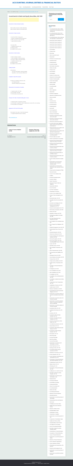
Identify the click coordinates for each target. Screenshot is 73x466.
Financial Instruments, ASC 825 (55, 232)
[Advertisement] (24, 20)
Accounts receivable (53, 64)
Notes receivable (53, 97)
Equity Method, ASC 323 (54, 325)
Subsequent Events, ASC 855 (55, 255)
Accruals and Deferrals (54, 380)
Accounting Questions (27, 6)
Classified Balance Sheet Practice (56, 422)
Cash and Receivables (54, 341)
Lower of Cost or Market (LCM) (15, 130)
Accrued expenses (53, 104)
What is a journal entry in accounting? (56, 138)
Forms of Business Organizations (56, 441)
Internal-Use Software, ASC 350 (56, 234)
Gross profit (52, 108)
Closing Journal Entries (54, 384)
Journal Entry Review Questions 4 (56, 42)
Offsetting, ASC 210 (53, 365)
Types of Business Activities (55, 443)
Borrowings (52, 53)
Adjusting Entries (53, 378)
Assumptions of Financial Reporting (56, 433)
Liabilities (51, 175)
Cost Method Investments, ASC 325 (56, 323)
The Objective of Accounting (55, 424)
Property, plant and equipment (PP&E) (56, 170)
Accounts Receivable (53, 337)
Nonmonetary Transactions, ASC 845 (56, 209)
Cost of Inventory (53, 187)
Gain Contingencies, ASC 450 (55, 272)
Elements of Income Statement (55, 393)
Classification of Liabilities (54, 414)
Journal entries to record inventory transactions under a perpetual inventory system (56, 163)
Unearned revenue (53, 60)
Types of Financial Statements (55, 434)
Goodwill (51, 88)
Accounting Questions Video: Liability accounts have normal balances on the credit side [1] (57, 30)
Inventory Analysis (53, 179)
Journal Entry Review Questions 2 (56, 45)
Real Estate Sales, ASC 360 (55, 198)
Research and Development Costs (56, 448)
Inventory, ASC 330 (53, 313)
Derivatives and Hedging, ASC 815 (56, 203)
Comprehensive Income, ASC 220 (56, 362)
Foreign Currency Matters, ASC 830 (56, 260)
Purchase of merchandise (54, 113)
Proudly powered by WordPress (30, 463)
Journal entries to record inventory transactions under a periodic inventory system (57, 167)
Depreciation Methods (54, 185)
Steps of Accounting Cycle (54, 386)
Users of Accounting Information (55, 426)
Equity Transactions (53, 181)
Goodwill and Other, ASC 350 (55, 308)
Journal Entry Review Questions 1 (56, 47)
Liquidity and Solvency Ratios (55, 420)
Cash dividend (52, 49)
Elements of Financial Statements (56, 439)
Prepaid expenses (53, 62)
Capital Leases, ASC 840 (54, 286)
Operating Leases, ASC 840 (55, 245)
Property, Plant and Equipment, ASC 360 (34, 130)
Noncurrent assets (53, 171)
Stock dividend (52, 71)
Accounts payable (53, 86)
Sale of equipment (53, 89)
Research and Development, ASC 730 (56, 207)
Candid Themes (46, 463)
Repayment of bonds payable (55, 77)
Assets (51, 99)
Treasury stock (52, 69)
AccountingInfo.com (13, 117)
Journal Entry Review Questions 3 (56, 44)
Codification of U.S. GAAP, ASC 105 (56, 370)
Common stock (52, 51)
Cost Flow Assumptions (54, 189)
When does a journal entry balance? (56, 121)
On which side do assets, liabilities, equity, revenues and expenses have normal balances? (56, 124)
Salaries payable (53, 82)
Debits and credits (53, 67)
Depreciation (52, 56)
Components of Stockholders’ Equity (56, 419)
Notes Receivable (53, 335)
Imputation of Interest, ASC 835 (55, 213)
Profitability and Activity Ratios (55, 403)
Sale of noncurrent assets (54, 55)
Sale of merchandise (53, 111)
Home (20, 6)
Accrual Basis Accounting (54, 382)
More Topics (51, 6)
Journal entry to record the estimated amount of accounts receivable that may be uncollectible (56, 302)
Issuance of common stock (54, 75)
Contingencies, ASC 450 (54, 268)
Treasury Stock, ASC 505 (54, 258)
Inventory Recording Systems (55, 177)
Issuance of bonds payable (54, 78)
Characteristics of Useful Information (56, 431)
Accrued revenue (53, 100)
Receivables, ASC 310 (54, 333)
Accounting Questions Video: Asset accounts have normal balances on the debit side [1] (57, 34)
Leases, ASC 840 (53, 243)
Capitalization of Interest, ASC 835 (56, 285)
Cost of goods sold (53, 110)
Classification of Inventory (54, 191)
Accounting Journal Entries (36, 6)
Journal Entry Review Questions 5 (56, 40)
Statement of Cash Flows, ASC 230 (56, 352)
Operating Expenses (53, 395)
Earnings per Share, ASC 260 (55, 347)
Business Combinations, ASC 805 (56, 288)
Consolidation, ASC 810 (54, 274)
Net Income (52, 401)
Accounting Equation (53, 387)
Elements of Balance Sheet (55, 408)
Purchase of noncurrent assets (55, 58)
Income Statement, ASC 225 (55, 354)
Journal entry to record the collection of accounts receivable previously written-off (57, 295)
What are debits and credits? (55, 136)
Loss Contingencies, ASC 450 (55, 270)
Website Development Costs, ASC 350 (57, 227)
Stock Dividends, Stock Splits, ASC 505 (57, 257)
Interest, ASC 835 (53, 211)
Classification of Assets (54, 412)
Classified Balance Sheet (54, 410)
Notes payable (52, 84)
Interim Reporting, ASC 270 (55, 345)
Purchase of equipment (54, 93)
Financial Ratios (45, 6)
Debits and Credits (53, 389)
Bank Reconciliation (53, 339)
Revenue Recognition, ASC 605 (55, 238)
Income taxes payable (54, 80)
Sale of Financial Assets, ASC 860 (56, 250)
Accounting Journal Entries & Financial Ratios (36, 2)
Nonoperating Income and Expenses (56, 400)
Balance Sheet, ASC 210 (54, 364)
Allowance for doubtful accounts (55, 95)
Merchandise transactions (54, 66)
